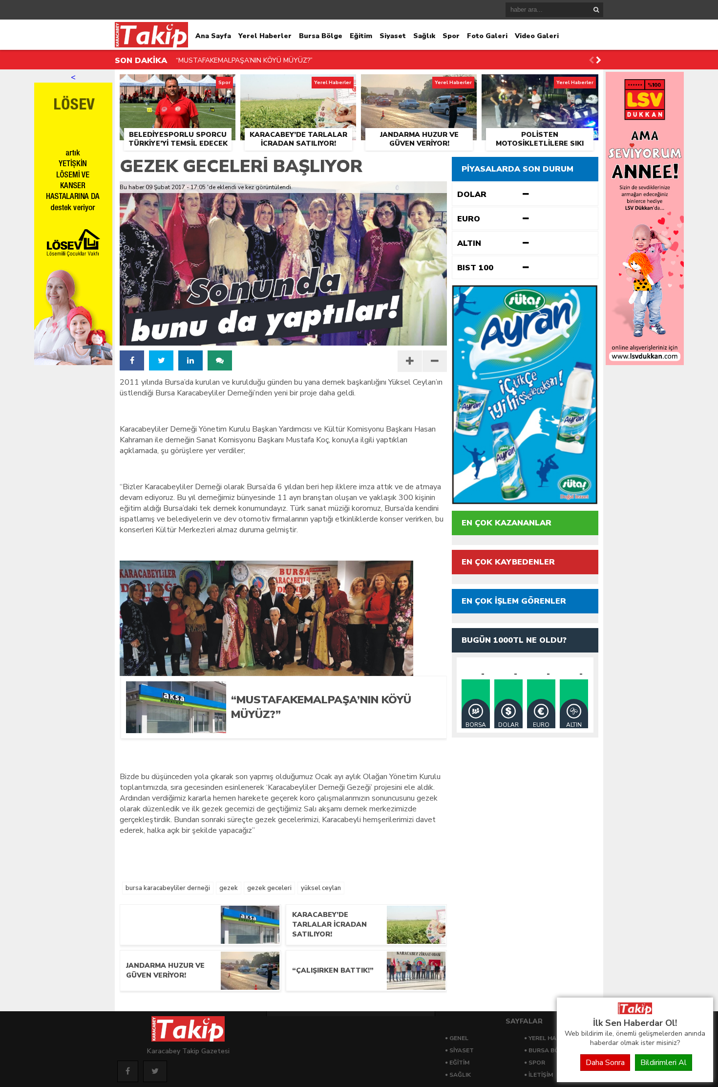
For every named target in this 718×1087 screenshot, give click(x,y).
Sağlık (424, 36)
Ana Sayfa (213, 36)
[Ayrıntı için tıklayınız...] (645, 362)
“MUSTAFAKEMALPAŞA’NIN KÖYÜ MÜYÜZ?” (244, 60)
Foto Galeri (487, 36)
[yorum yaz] (220, 360)
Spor (451, 36)
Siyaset (393, 36)
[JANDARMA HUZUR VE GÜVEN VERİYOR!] (419, 85)
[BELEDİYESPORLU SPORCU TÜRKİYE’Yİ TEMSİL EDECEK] (177, 85)
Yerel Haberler (265, 36)
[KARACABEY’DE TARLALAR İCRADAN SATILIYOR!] (298, 85)
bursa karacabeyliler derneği (168, 888)
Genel (458, 1038)
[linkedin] (190, 360)
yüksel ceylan (321, 888)
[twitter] (161, 360)
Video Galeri (537, 36)
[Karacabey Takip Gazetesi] (635, 1011)
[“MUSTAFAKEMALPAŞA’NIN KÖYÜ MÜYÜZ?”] (331, 729)
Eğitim (361, 36)
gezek (228, 888)
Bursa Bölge (320, 36)
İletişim (540, 1075)
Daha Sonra (605, 1062)
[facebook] (132, 360)
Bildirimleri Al (663, 1062)
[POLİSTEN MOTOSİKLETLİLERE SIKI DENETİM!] (540, 85)
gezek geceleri (269, 888)
